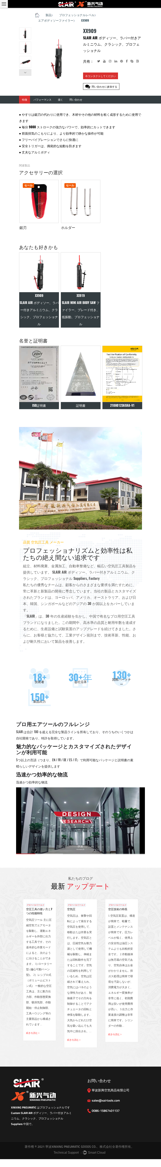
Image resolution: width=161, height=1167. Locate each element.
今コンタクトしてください (100, 76)
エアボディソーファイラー (55, 20)
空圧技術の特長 (117, 909)
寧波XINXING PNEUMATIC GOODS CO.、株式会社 (78, 1146)
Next (25, 72)
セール (28, 185)
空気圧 (71, 909)
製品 (48, 15)
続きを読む (32, 1033)
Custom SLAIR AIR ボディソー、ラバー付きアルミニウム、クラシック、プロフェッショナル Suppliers (41, 1118)
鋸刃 (23, 227)
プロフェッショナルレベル (76, 15)
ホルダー (68, 227)
